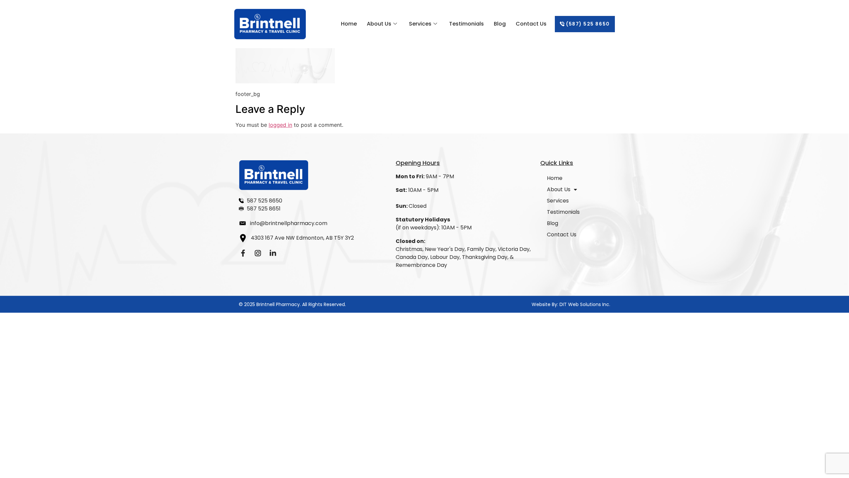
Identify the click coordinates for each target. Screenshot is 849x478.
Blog (500, 24)
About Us (379, 24)
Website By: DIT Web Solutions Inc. (571, 304)
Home (349, 24)
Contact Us (531, 24)
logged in (280, 124)
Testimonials (466, 24)
